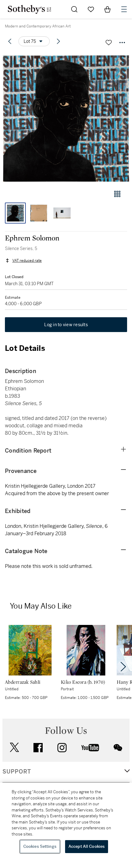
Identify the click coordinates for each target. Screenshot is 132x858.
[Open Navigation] (124, 9)
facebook (38, 747)
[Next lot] (58, 41)
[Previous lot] (10, 41)
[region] (66, 820)
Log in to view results (66, 324)
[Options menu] (122, 42)
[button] (66, 118)
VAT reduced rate (27, 260)
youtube (90, 747)
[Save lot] (109, 42)
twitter (14, 747)
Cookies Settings (39, 846)
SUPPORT (16, 771)
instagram (62, 747)
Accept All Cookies (86, 846)
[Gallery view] (117, 194)
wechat (118, 747)
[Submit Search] (74, 9)
